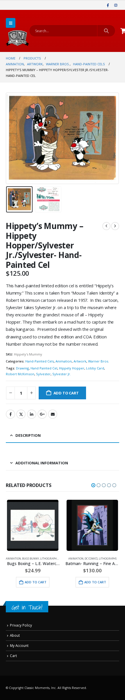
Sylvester (43, 374)
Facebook (10, 414)
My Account (19, 645)
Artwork (80, 361)
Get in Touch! (27, 607)
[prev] (106, 226)
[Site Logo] (17, 38)
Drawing (22, 368)
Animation (64, 361)
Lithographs (49, 558)
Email (52, 414)
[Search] (106, 31)
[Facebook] (107, 5)
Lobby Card (95, 368)
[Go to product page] (32, 525)
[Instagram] (115, 5)
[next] (115, 226)
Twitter (21, 414)
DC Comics (91, 558)
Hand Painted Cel (44, 368)
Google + (42, 414)
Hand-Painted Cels (39, 361)
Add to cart (66, 393)
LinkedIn (31, 414)
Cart (13, 655)
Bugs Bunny (30, 558)
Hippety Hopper (71, 368)
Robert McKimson (20, 374)
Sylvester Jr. (61, 374)
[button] (10, 23)
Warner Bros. (98, 361)
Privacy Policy (21, 625)
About (15, 635)
